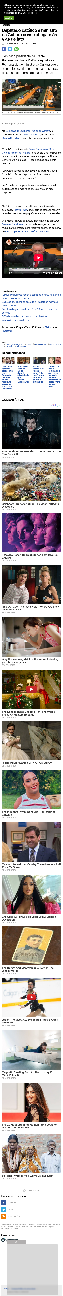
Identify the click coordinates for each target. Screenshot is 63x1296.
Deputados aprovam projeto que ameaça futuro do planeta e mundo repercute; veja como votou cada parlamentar (7, 377)
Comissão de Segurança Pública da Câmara (28, 131)
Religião (6, 25)
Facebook (7, 330)
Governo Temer (41, 344)
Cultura (29, 344)
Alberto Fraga (20, 210)
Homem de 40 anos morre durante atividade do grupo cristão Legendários (23, 374)
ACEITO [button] (8, 18)
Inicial (6, 1289)
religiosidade (21, 346)
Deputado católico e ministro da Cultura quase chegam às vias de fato (29, 34)
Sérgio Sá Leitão (32, 134)
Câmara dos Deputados (14, 344)
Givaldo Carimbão (11, 138)
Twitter (48, 327)
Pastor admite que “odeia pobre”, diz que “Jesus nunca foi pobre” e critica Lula (38, 374)
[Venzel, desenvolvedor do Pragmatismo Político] (10, 1239)
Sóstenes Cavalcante (12, 224)
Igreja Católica (55, 344)
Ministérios (9, 346)
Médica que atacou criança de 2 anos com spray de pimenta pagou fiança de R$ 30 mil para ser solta (54, 376)
